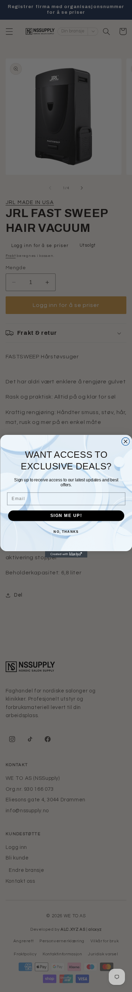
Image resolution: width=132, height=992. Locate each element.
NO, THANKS (66, 532)
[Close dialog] (125, 441)
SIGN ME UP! (66, 515)
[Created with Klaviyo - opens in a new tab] (66, 554)
